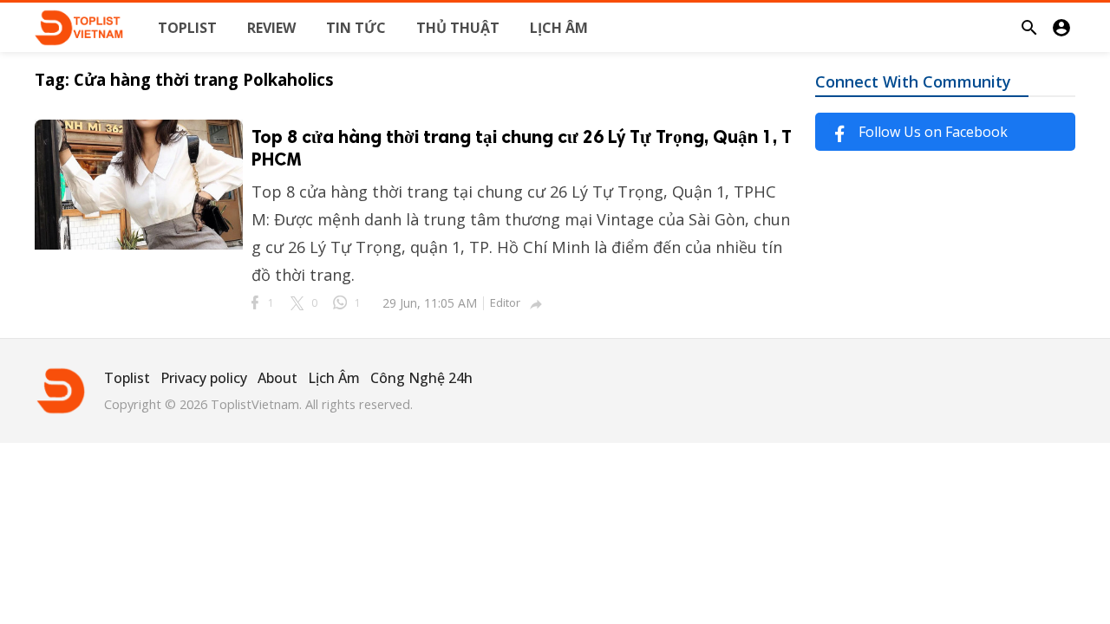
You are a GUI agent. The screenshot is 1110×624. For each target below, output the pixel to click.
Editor (505, 302)
